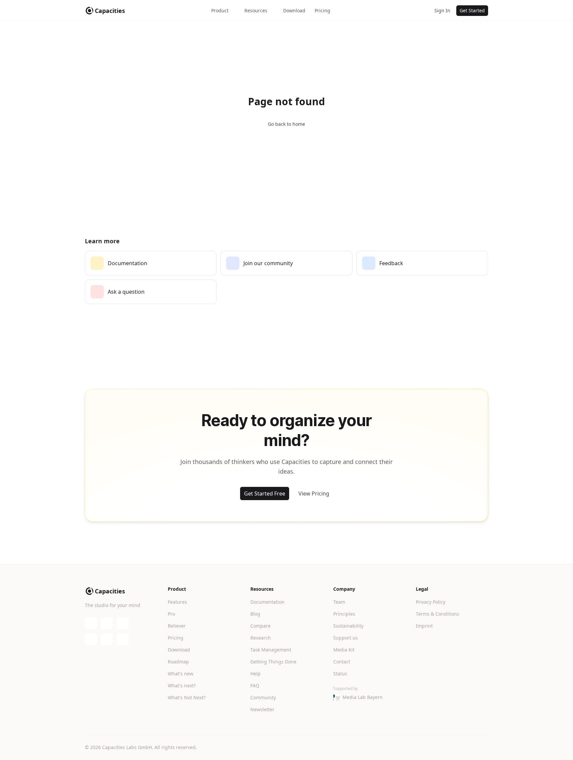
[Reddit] (123, 639)
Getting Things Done (273, 661)
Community (263, 697)
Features (177, 602)
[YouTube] (107, 623)
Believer (177, 626)
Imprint (424, 626)
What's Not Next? (187, 697)
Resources (255, 10)
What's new (180, 673)
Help (255, 673)
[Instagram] (107, 639)
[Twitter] (91, 639)
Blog (255, 614)
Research (260, 638)
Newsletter (262, 709)
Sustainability (348, 626)
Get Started (472, 10)
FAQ (254, 685)
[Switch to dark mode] (421, 10)
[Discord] (91, 623)
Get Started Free (264, 493)
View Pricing (313, 493)
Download (294, 10)
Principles (344, 614)
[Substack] (123, 623)
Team (339, 602)
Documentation (267, 602)
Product (219, 10)
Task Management (270, 649)
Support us (345, 638)
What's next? (182, 685)
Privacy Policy (430, 602)
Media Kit (343, 649)
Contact (341, 661)
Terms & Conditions (437, 614)
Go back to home (286, 124)
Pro (171, 614)
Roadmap (178, 661)
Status (340, 673)
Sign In (442, 10)
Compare (260, 626)
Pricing (322, 10)
